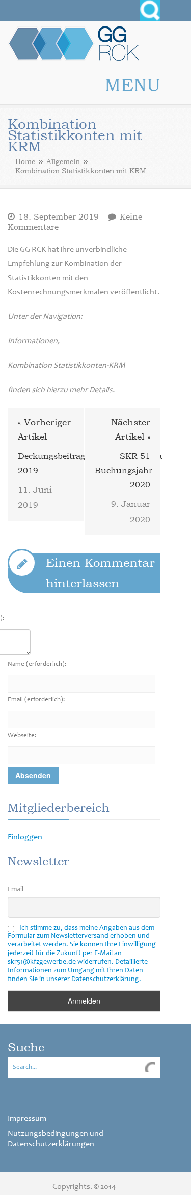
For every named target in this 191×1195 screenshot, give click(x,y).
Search (150, 10)
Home (25, 161)
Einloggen (25, 837)
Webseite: (22, 735)
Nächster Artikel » (130, 429)
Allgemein (63, 161)
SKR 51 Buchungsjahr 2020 (122, 470)
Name (37, 664)
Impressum (27, 1119)
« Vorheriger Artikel (44, 429)
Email (36, 700)
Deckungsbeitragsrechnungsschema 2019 (45, 463)
